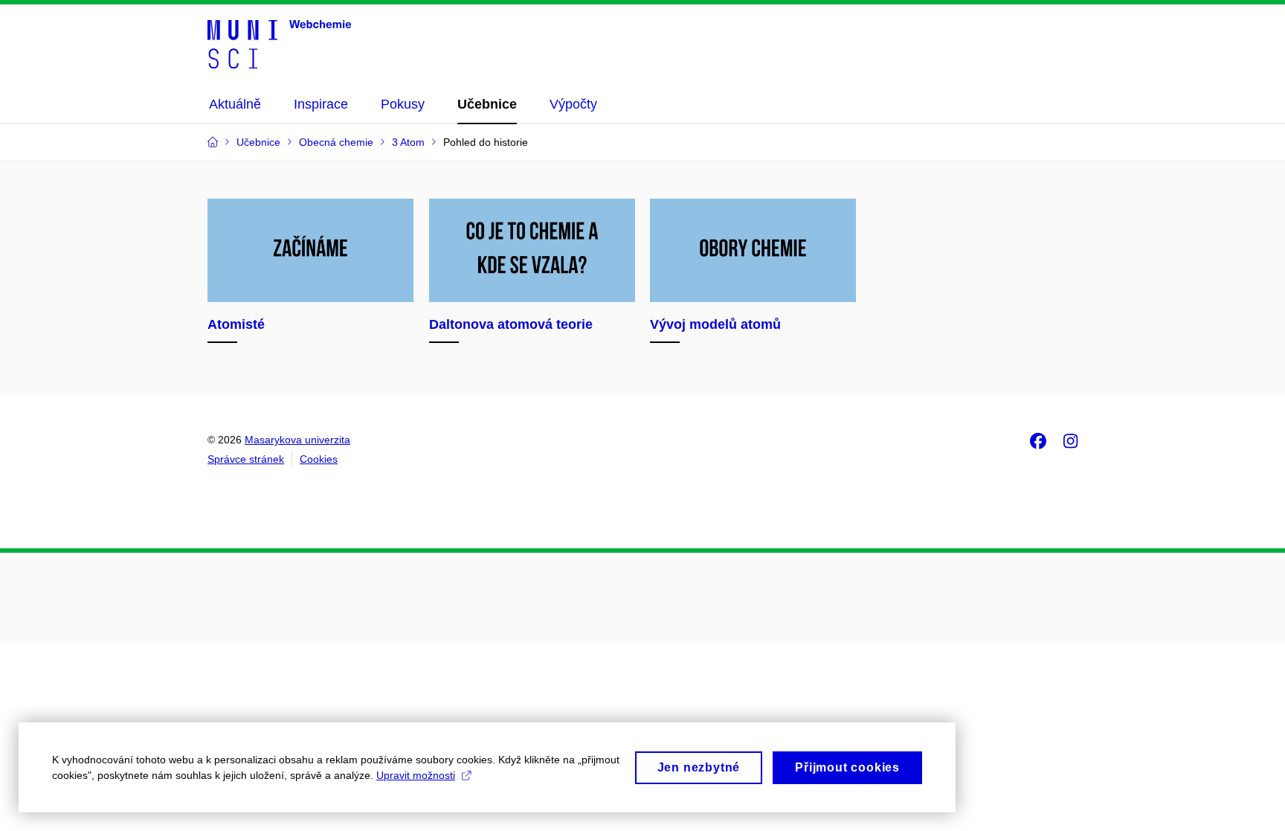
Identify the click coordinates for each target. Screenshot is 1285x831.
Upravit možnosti (415, 775)
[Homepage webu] (279, 43)
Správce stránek (245, 459)
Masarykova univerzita (297, 440)
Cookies (319, 459)
